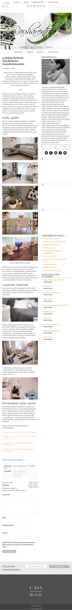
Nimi (4, 517)
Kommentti (6, 495)
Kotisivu (5, 533)
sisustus (17, 475)
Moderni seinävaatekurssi (51, 245)
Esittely (40, 52)
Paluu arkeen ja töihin (50, 264)
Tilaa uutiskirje (59, 567)
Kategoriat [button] (18, 52)
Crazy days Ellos (7, 483)
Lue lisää (48, 146)
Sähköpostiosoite (8, 525)
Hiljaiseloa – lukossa (50, 248)
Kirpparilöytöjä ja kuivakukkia (52, 270)
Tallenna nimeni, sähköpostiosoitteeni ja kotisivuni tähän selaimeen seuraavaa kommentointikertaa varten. (18, 544)
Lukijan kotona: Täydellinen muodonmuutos (13, 61)
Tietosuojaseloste (36, 606)
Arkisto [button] (30, 52)
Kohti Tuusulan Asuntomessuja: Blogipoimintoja (33, 485)
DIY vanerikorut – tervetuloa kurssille (55, 242)
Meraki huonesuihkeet (50, 267)
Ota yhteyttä (53, 52)
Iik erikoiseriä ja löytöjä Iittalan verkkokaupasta (53, 252)
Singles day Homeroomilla (52, 239)
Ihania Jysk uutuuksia (50, 256)
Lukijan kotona (20, 472)
